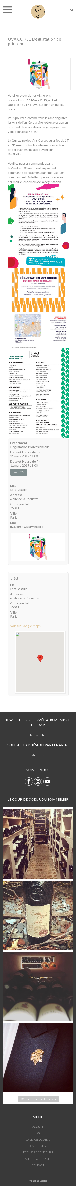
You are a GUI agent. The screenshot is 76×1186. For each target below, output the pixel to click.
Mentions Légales (38, 1180)
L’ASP (38, 1133)
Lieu (13, 485)
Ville (13, 513)
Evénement (18, 443)
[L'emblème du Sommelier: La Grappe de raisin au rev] (38, 1057)
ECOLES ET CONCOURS (38, 1152)
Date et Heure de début (28, 452)
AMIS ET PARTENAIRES (38, 1159)
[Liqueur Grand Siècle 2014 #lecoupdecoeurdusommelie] (38, 915)
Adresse (16, 495)
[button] (40, 658)
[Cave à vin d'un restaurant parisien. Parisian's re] (38, 844)
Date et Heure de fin (25, 461)
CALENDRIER (38, 1146)
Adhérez (38, 755)
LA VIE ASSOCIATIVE (38, 1139)
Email (14, 522)
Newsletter (38, 735)
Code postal (19, 504)
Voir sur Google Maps (25, 626)
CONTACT (38, 1165)
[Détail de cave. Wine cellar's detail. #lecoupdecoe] (38, 986)
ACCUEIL (38, 1126)
